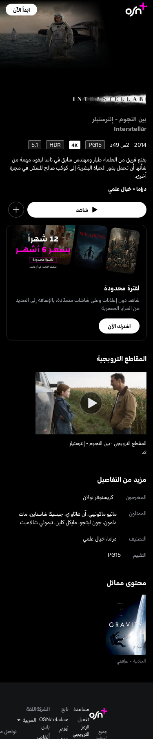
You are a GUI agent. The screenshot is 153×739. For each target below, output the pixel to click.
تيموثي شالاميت (36, 522)
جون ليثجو (91, 522)
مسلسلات (59, 719)
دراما (141, 188)
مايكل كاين (66, 522)
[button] (21, 9)
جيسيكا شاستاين (46, 513)
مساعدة (81, 709)
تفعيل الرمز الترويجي (81, 726)
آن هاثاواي (76, 513)
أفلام (64, 729)
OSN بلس (44, 722)
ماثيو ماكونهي (103, 513)
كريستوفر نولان (98, 497)
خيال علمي (120, 188)
